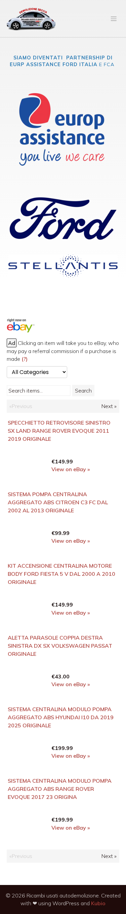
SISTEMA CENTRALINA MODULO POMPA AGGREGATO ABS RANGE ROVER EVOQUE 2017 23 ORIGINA (60, 788)
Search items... (25, 390)
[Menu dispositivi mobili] (113, 18)
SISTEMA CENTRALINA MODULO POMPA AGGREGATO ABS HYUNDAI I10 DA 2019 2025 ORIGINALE (61, 717)
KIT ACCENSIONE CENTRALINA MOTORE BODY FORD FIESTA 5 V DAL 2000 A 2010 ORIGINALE (61, 573)
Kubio (98, 903)
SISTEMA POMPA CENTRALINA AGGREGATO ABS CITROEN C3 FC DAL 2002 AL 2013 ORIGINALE (58, 502)
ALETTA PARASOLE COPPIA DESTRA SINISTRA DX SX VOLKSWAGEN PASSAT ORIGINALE (60, 645)
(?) (25, 358)
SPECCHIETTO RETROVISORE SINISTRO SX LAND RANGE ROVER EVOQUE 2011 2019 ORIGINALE (59, 430)
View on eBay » (70, 469)
